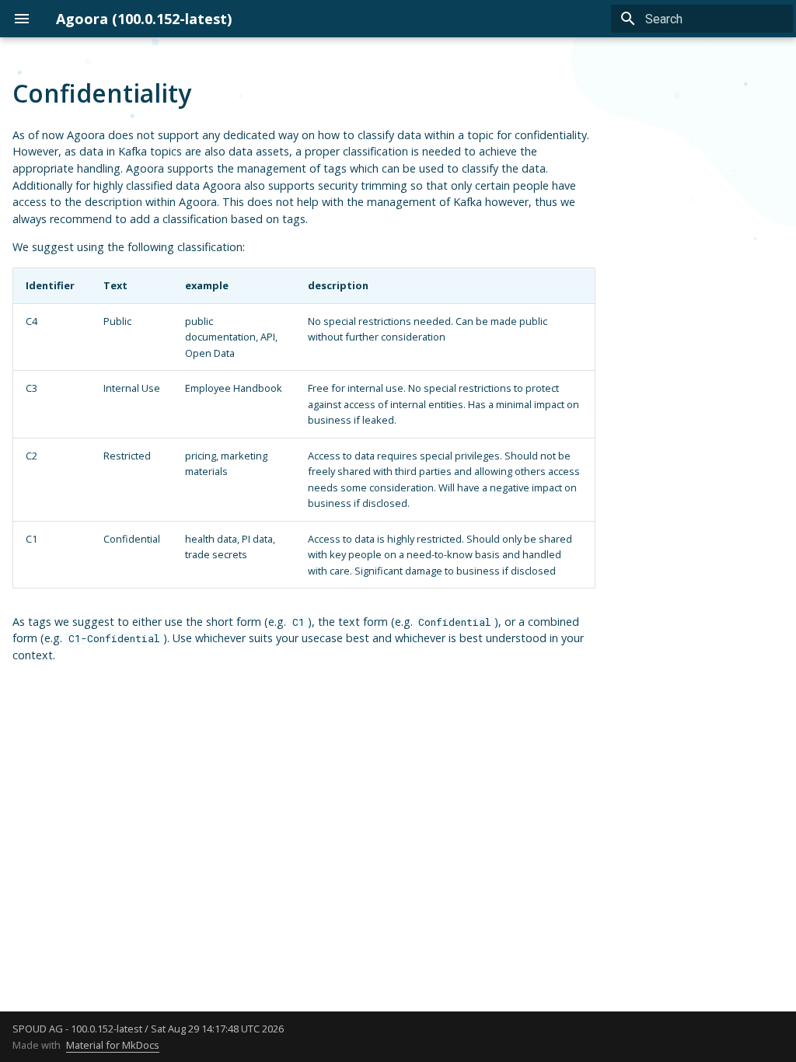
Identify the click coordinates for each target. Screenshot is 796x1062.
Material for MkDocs (112, 1045)
